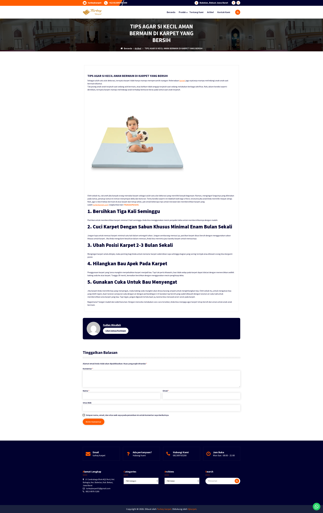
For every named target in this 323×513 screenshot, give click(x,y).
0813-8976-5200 (92, 491)
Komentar (88, 368)
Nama (86, 390)
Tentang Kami (196, 12)
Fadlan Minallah (112, 324)
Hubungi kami (139, 455)
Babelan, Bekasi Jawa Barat (214, 2)
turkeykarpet (94, 2)
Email (166, 390)
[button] (316, 506)
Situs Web (87, 402)
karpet (182, 80)
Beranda (171, 12)
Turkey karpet (164, 509)
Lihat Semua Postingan (115, 331)
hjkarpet (192, 509)
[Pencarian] (237, 481)
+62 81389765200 (118, 2)
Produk (182, 12)
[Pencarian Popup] (237, 12)
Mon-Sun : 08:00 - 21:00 (224, 455)
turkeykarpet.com (100, 204)
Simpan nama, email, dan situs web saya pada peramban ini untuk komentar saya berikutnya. (127, 415)
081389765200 (179, 455)
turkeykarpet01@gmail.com (98, 488)
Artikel (210, 12)
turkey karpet (99, 455)
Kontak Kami (223, 12)
